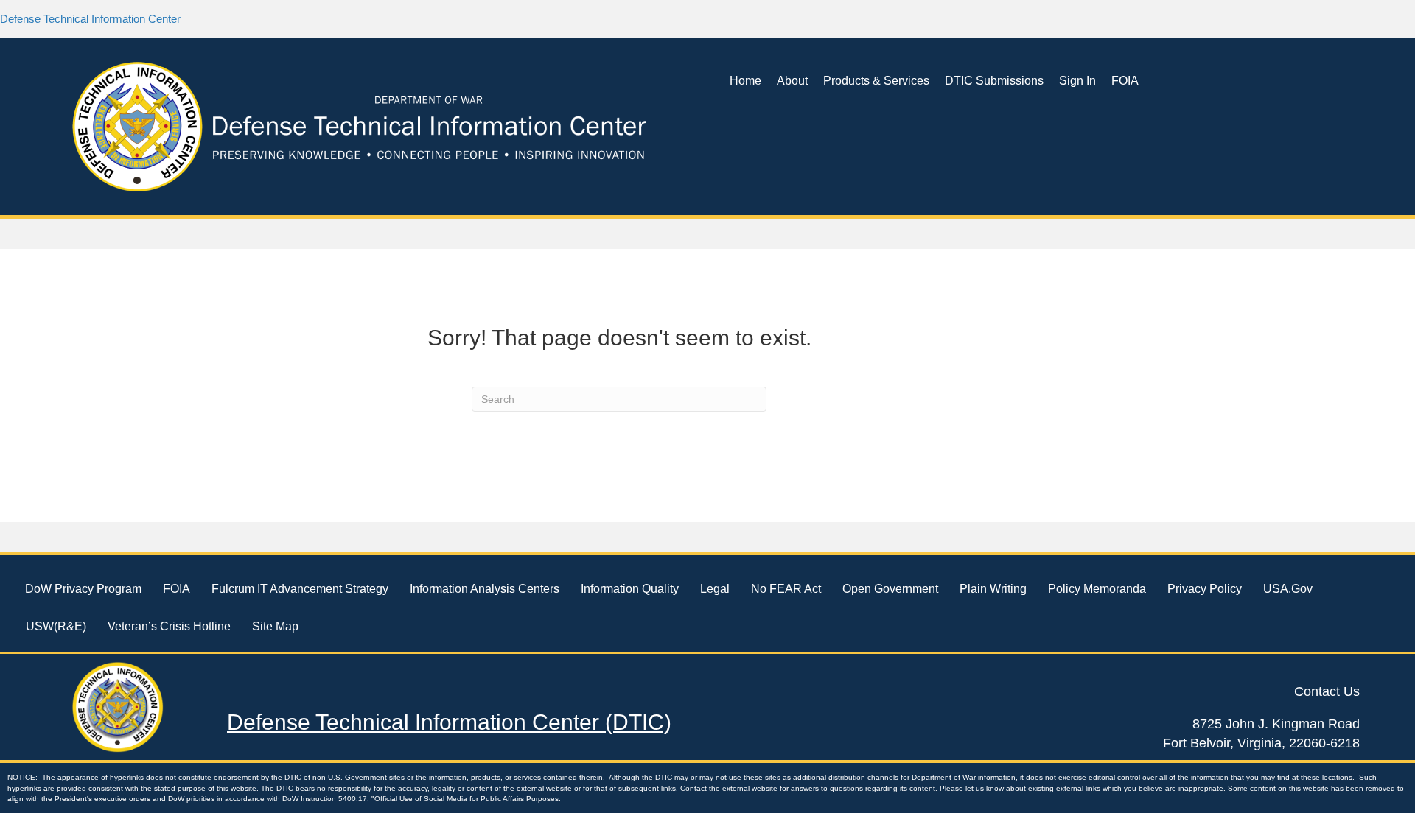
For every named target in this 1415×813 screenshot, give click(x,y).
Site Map (275, 626)
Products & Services (876, 80)
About (792, 80)
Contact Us (1327, 691)
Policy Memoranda (1097, 589)
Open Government (890, 589)
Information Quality (630, 589)
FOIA (1125, 80)
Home (745, 80)
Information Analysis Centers (484, 589)
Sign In (1077, 80)
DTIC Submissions (994, 80)
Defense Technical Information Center (90, 19)
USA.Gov (1288, 589)
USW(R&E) (56, 626)
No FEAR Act (786, 589)
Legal (715, 589)
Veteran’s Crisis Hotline (169, 626)
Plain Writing (993, 589)
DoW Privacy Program (83, 589)
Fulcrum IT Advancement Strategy (300, 589)
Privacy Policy (1204, 589)
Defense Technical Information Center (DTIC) (449, 722)
